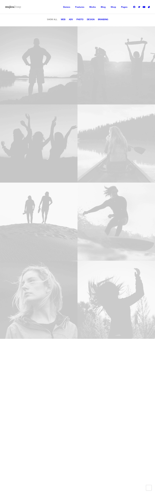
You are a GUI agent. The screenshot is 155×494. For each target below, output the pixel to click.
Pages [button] (124, 7)
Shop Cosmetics (15, 421)
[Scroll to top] (149, 487)
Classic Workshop (16, 392)
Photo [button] (79, 19)
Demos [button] (66, 7)
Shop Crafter (12, 416)
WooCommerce (52, 397)
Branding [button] (103, 19)
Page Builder (50, 392)
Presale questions (95, 425)
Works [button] (92, 7)
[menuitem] (66, 7)
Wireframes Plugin (54, 402)
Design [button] (90, 19)
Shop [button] (113, 7)
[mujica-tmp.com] (13, 6)
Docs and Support (95, 392)
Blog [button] (103, 7)
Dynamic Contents (54, 416)
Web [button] (63, 19)
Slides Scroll (50, 421)
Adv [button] (71, 19)
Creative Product (15, 406)
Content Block (51, 411)
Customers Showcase (135, 413)
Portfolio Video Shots (17, 411)
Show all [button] (52, 19)
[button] (135, 7)
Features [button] (79, 7)
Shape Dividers (52, 426)
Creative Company (16, 397)
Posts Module (51, 406)
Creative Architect (15, 402)
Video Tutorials (93, 409)
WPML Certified (52, 430)
